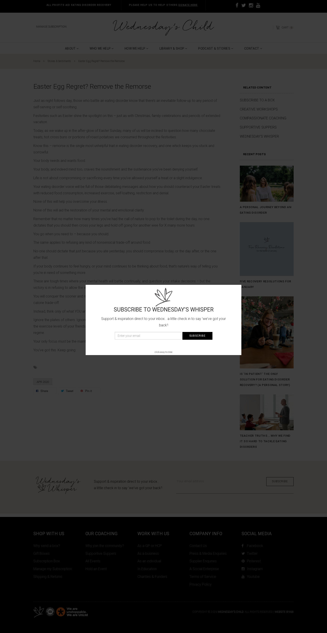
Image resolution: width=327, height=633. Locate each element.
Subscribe (197, 335)
